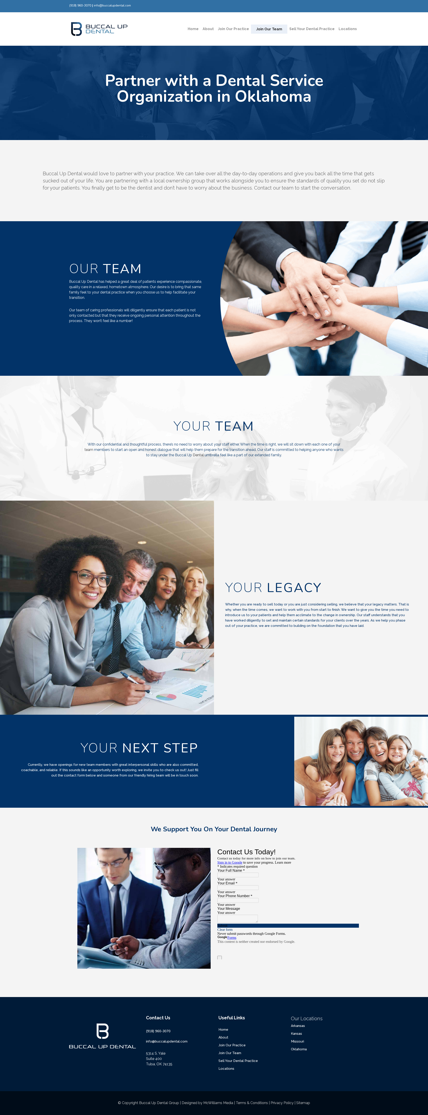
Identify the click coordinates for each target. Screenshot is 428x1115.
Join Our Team (229, 1053)
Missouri (297, 1041)
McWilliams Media (218, 1103)
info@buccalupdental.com (112, 5)
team (88, 450)
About (223, 1037)
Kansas (296, 1034)
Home (223, 1030)
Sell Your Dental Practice (238, 1061)
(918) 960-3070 (80, 5)
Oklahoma (299, 1049)
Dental (198, 455)
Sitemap (303, 1103)
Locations (226, 1069)
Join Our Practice (232, 1045)
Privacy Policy (282, 1103)
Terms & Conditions (252, 1103)
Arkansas (298, 1026)
